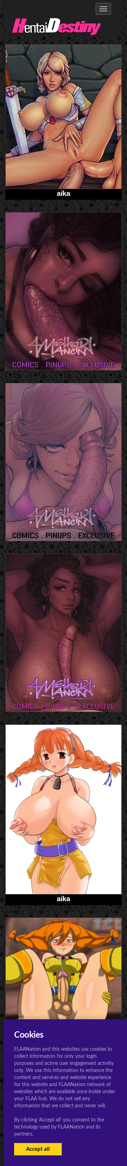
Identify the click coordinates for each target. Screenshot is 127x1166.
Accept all (38, 1149)
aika (63, 193)
